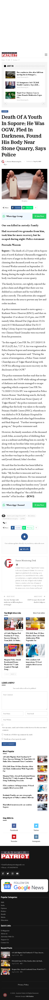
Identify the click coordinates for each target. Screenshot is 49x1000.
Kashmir (4, 111)
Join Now (40, 216)
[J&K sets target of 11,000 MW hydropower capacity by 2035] (10, 97)
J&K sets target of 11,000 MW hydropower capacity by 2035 (29, 96)
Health (3, 914)
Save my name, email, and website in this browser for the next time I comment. (24, 729)
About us (4, 934)
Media (3, 917)
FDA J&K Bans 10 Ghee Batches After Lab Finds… (27, 961)
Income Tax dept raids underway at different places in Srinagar (13, 602)
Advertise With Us (7, 937)
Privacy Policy (23, 985)
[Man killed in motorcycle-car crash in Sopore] (42, 807)
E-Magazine (5, 931)
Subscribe (25, 549)
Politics (3, 911)
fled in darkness (31, 516)
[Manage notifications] (5, 995)
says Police (22, 518)
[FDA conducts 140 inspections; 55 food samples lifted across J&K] (35, 650)
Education (4, 920)
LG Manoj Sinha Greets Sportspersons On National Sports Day (27, 74)
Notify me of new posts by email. (15, 739)
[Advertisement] (24, 25)
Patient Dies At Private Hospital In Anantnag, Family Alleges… (29, 85)
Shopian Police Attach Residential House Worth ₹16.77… (29, 969)
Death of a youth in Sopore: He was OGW (16, 516)
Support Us (5, 939)
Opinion (4, 908)
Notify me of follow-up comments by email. (18, 735)
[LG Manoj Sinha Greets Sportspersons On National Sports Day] (10, 75)
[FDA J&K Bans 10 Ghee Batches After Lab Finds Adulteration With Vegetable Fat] (35, 624)
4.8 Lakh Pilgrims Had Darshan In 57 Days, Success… (28, 953)
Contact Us (5, 942)
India (3, 905)
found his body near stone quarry (10, 518)
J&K (6, 618)
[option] (24, 86)
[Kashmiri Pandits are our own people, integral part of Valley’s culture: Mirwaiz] (42, 797)
